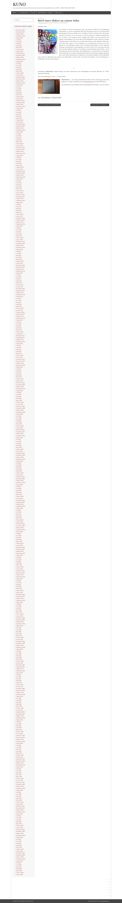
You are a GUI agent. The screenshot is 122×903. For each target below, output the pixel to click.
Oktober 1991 (19, 810)
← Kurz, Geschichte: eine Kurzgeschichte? (49, 104)
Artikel (63, 81)
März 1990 (19, 847)
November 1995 (20, 714)
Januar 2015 (19, 263)
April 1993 (19, 774)
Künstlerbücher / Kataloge (45, 12)
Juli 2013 (18, 298)
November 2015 (20, 243)
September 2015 (20, 247)
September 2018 (20, 177)
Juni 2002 (18, 559)
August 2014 (19, 273)
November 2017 (20, 196)
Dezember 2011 (20, 335)
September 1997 (20, 670)
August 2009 (19, 390)
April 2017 (19, 210)
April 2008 (19, 422)
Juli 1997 (18, 674)
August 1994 (19, 743)
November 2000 (20, 596)
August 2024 (19, 37)
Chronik (33, 12)
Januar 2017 (19, 216)
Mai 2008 (18, 420)
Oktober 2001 (19, 574)
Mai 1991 (18, 819)
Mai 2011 (18, 349)
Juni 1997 (18, 676)
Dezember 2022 (20, 77)
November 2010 (20, 361)
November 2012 (20, 314)
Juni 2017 (18, 206)
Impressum (58, 12)
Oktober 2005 (19, 480)
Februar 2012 (19, 331)
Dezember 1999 (20, 618)
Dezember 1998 (20, 641)
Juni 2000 (18, 606)
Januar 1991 (19, 827)
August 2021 (19, 108)
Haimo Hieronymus (46, 97)
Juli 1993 (18, 768)
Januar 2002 (19, 569)
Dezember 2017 (20, 194)
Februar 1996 (19, 708)
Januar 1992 (19, 804)
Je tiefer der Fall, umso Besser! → (99, 104)
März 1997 (19, 682)
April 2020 (19, 139)
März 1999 (19, 635)
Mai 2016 (18, 232)
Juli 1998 (18, 651)
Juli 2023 (18, 63)
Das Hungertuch (23, 12)
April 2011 (18, 351)
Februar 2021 (19, 120)
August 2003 (19, 531)
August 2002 (19, 555)
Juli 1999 (18, 627)
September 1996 (20, 694)
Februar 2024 (19, 49)
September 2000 (20, 600)
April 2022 (19, 92)
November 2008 (20, 408)
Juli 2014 (18, 275)
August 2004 (19, 508)
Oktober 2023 (19, 57)
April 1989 (19, 868)
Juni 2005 (18, 488)
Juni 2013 (18, 300)
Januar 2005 (19, 498)
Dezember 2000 (20, 594)
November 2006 (20, 455)
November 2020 (20, 126)
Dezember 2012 (20, 312)
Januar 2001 (19, 592)
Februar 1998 (19, 661)
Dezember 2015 (20, 241)
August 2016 (19, 226)
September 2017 (20, 200)
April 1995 (19, 727)
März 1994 (19, 753)
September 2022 (20, 83)
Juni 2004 (18, 512)
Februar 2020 (19, 143)
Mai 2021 (18, 114)
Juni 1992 (18, 794)
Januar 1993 (19, 780)
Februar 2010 (19, 378)
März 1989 (19, 870)
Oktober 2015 (19, 245)
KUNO (19, 4)
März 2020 (19, 141)
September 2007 (20, 435)
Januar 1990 (19, 851)
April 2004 (19, 516)
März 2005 (19, 494)
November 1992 (20, 784)
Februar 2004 (19, 520)
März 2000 (19, 612)
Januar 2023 (19, 75)
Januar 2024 (19, 51)
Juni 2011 (18, 347)
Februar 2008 (19, 426)
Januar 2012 (19, 333)
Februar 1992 (19, 802)
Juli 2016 (18, 228)
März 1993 (19, 776)
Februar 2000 (19, 614)
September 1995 (20, 718)
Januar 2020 (19, 145)
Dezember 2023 (20, 53)
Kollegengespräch (89, 81)
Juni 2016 (18, 230)
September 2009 (20, 388)
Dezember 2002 (20, 547)
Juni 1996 (18, 700)
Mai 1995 (18, 725)
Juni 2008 (18, 418)
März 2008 (19, 424)
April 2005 (19, 492)
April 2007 (19, 445)
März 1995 (19, 729)
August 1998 (19, 649)
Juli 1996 (18, 698)
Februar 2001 (19, 590)
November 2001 (20, 573)
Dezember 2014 (20, 265)
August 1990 (19, 837)
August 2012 (19, 320)
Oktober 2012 (19, 316)
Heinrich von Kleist (43, 22)
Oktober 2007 (19, 433)
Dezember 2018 (20, 171)
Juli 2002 (18, 557)
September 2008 (20, 412)
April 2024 (19, 45)
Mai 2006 (18, 467)
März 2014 (19, 282)
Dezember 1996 (20, 688)
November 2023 (20, 55)
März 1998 (19, 659)
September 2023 (20, 59)
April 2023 (19, 69)
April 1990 (19, 845)
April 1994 (19, 751)
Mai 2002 (18, 561)
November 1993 (20, 761)
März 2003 (19, 541)
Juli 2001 (18, 580)
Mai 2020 (18, 137)
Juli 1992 (18, 792)
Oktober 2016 (19, 222)
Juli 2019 (18, 157)
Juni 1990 (18, 841)
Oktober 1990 (19, 833)
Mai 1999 (18, 631)
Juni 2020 (18, 135)
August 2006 (19, 461)
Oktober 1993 (19, 763)
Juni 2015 (18, 253)
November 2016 (20, 220)
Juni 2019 (18, 159)
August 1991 (19, 814)
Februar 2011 (19, 355)
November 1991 (20, 808)
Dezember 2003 (20, 523)
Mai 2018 (18, 184)
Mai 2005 (18, 490)
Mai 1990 (18, 843)
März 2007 (19, 447)
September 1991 (20, 812)
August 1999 (19, 625)
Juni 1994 (18, 747)
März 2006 (19, 471)
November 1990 (20, 831)
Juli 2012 (18, 322)
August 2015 (19, 249)
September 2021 (20, 106)
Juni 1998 (18, 653)
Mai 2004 (18, 514)
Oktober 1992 (19, 786)
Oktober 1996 (19, 692)
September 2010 (20, 365)
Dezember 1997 (20, 665)
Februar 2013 (19, 308)
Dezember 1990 (20, 829)
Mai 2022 (18, 90)
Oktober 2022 (19, 81)
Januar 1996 (19, 710)
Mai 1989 (18, 866)
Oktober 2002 (19, 551)
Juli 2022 (18, 87)
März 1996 (19, 706)
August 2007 (19, 437)
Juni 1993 (18, 770)
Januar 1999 (19, 639)
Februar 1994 (19, 755)
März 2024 (19, 47)
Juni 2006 (18, 465)
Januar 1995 (19, 733)
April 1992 (19, 798)
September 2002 (20, 553)
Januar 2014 (19, 286)
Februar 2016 (19, 237)
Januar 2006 (19, 475)
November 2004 (20, 502)
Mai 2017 (18, 208)
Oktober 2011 (19, 339)
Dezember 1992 (20, 782)
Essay (100, 79)
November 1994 (20, 737)
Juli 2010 (18, 369)
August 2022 (19, 85)
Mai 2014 (18, 279)
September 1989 (20, 859)
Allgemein (40, 18)
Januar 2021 (19, 122)
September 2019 (20, 153)
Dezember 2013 (20, 288)
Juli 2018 (18, 181)
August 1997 (19, 672)
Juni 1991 (18, 817)
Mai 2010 (18, 373)
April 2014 (19, 281)
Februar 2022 (19, 96)
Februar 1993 (19, 778)
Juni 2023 (18, 65)
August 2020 (19, 132)
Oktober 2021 (19, 104)
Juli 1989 (18, 863)
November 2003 (20, 525)
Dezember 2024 (20, 30)
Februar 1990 (19, 849)
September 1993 (20, 765)
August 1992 (19, 790)
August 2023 (19, 61)
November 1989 (20, 855)
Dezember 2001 (20, 571)
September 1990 (20, 835)
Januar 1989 (19, 874)
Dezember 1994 (20, 735)
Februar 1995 (19, 731)
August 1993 (19, 767)
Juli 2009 (18, 392)
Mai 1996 (18, 702)
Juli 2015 (18, 251)
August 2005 (19, 484)
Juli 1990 (18, 839)
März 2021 (19, 118)
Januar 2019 (19, 169)
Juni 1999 (18, 629)
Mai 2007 (18, 443)
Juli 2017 (18, 204)
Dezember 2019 (20, 147)
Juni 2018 (18, 182)
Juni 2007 (18, 441)
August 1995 (19, 720)
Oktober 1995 (19, 716)
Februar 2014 (19, 284)
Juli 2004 (18, 510)
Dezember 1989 (20, 853)
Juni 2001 (18, 582)
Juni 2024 (18, 41)
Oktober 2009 (19, 386)
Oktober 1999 (19, 621)
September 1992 (20, 788)
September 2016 (20, 224)
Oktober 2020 (19, 128)
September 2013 (20, 294)
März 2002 (19, 565)
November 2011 (20, 337)
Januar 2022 (19, 98)
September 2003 (20, 529)
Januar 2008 (19, 428)
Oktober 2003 (19, 527)
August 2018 (19, 179)
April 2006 (19, 469)
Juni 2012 (18, 324)
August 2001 (19, 578)
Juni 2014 (18, 277)
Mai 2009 (18, 396)
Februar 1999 (19, 637)
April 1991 (19, 821)
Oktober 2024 (19, 34)
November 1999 (20, 620)
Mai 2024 (18, 43)
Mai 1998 (18, 655)
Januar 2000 (19, 616)
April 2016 (19, 234)
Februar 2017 (19, 214)
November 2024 (20, 32)
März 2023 (19, 71)
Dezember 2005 (20, 476)
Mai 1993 (18, 772)
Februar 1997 (19, 684)
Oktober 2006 (19, 457)
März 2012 (19, 329)
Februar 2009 (19, 402)
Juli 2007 (18, 439)
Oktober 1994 (19, 739)
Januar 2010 (19, 380)
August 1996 (19, 696)
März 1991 (19, 823)
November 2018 (20, 173)
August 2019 (19, 155)
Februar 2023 (19, 73)
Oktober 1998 (19, 645)
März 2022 (19, 94)
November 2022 (20, 79)
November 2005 (20, 478)
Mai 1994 (18, 749)
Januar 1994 (19, 757)
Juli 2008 (18, 416)
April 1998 (19, 657)
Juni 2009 (18, 394)
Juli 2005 (18, 486)
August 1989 (19, 861)
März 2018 (19, 188)
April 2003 (19, 539)
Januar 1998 (19, 663)
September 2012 (20, 318)
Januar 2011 (19, 357)
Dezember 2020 (20, 124)
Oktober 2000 (19, 598)
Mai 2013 (18, 302)
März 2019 (19, 165)
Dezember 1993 (20, 759)
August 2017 (19, 202)
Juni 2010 (18, 371)
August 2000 (19, 602)
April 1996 (19, 704)
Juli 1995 (18, 721)
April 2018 (19, 186)
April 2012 (19, 328)
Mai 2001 (18, 584)
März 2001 (19, 588)
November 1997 (20, 667)
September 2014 (20, 271)
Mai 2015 (18, 255)
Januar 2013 (19, 310)
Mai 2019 (18, 161)
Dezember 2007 (20, 429)
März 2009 (19, 400)
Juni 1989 (18, 865)
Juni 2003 (18, 535)
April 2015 (19, 257)
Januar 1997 (19, 686)
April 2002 (19, 563)
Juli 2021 (18, 110)
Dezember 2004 (20, 500)
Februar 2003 (19, 543)
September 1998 (20, 647)
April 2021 (19, 116)
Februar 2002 (19, 567)
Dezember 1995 (20, 712)
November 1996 (20, 690)
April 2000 (19, 610)
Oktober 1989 (19, 857)
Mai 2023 (18, 67)
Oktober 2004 (19, 504)
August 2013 (19, 296)
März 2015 (19, 259)
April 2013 (19, 304)
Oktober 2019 (19, 151)
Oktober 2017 (19, 198)
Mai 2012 (18, 326)
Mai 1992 (18, 796)
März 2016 (19, 235)
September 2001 (20, 576)
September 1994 (20, 741)
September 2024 (20, 36)
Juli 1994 (18, 745)
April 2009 (19, 398)
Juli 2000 (18, 604)
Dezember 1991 (20, 806)
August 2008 (19, 414)
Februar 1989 (19, 872)
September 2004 (20, 506)
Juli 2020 (18, 134)
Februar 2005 (19, 496)
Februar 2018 (19, 190)
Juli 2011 (18, 345)
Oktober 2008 (19, 410)
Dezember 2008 (20, 406)
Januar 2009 (19, 404)
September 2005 (20, 482)
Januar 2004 (19, 522)
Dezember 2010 (20, 359)
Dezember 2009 (20, 382)
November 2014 (20, 267)
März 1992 (19, 800)
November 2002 (20, 549)
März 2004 (19, 518)
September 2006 (20, 459)
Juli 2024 (18, 39)
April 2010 (19, 375)
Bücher (14, 12)
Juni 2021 (18, 112)
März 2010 (19, 377)
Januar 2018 (19, 192)
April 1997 (19, 680)
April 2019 (19, 163)
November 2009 (20, 384)
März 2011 (19, 353)
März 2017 (19, 212)
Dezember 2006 (20, 453)
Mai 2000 (18, 608)
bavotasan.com (105, 901)
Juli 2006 (18, 463)
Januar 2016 (19, 239)
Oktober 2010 (19, 363)
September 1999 (20, 623)
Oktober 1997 (19, 668)
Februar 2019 (19, 167)
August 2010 (19, 367)
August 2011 (19, 343)
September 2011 (20, 341)
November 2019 (20, 149)
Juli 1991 (18, 815)
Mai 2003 (18, 537)
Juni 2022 (18, 88)
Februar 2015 (19, 261)
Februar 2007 (19, 449)
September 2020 (20, 130)
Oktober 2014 (19, 269)
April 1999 (19, 633)
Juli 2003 (18, 533)
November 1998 (20, 643)
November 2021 (20, 102)
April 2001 (19, 586)
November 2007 (20, 431)
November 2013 (20, 290)
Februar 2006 (19, 473)
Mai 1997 (18, 678)
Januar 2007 (19, 451)
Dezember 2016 (20, 218)
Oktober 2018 (19, 175)
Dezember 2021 (20, 100)
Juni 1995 (18, 723)
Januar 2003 (19, 545)
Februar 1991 (19, 825)
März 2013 (19, 306)
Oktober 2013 (19, 292)
